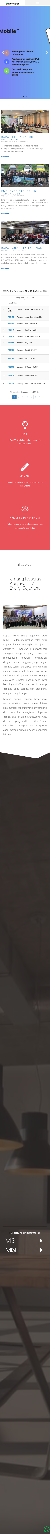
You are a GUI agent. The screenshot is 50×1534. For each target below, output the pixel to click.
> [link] (40, 397)
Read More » (5, 157)
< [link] (10, 397)
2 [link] (18, 397)
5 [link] (31, 397)
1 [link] (14, 397)
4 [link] (27, 397)
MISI (10, 1249)
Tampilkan (20, 298)
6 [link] (35, 397)
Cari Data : (13, 303)
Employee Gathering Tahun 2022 (18, 192)
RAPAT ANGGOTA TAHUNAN (22, 248)
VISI (10, 1240)
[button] (37, 2)
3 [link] (22, 397)
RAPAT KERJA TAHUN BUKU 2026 (17, 138)
